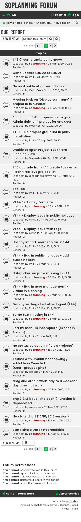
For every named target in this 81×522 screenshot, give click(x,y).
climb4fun (35, 219)
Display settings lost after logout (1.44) (44, 304)
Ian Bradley (72, 501)
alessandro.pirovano (42, 176)
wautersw (35, 407)
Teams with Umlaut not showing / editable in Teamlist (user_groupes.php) (40, 363)
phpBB (37, 505)
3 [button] (50, 45)
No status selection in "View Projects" (43, 346)
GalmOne (35, 90)
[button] (37, 46)
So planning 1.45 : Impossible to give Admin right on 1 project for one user (42, 119)
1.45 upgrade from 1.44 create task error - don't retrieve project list (45, 169)
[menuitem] (11, 15)
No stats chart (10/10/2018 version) (41, 416)
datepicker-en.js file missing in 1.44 (41, 273)
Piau (32, 125)
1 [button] (41, 45)
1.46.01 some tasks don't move (37, 59)
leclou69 (34, 372)
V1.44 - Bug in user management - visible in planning (40, 288)
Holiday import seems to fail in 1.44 (41, 242)
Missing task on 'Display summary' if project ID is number (42, 101)
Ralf (31, 77)
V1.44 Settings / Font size (33, 202)
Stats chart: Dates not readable (38, 430)
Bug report (13, 32)
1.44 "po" (19, 189)
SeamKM (34, 158)
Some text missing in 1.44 (33, 315)
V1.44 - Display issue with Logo (37, 229)
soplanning (37, 63)
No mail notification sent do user (39, 86)
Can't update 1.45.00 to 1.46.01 (37, 73)
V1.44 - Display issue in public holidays (43, 215)
